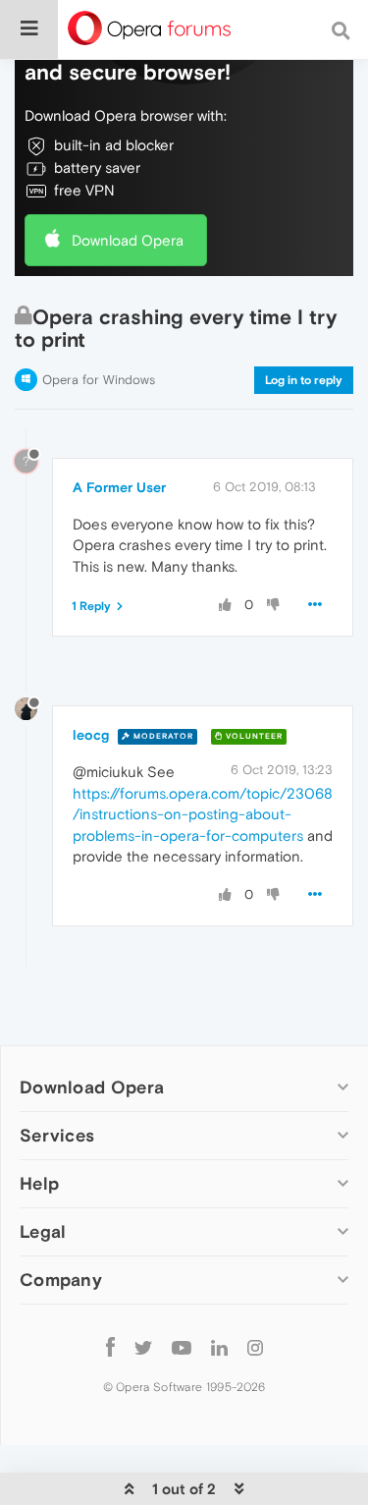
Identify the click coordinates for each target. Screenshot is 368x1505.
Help (39, 1183)
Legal (43, 1231)
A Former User (119, 487)
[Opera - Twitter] (143, 1346)
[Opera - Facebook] (110, 1346)
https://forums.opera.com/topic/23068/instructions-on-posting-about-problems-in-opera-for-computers (203, 814)
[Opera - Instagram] (255, 1346)
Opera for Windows (98, 379)
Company (61, 1279)
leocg (91, 735)
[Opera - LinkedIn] (219, 1346)
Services (57, 1135)
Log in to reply (303, 380)
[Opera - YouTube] (181, 1346)
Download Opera (128, 240)
